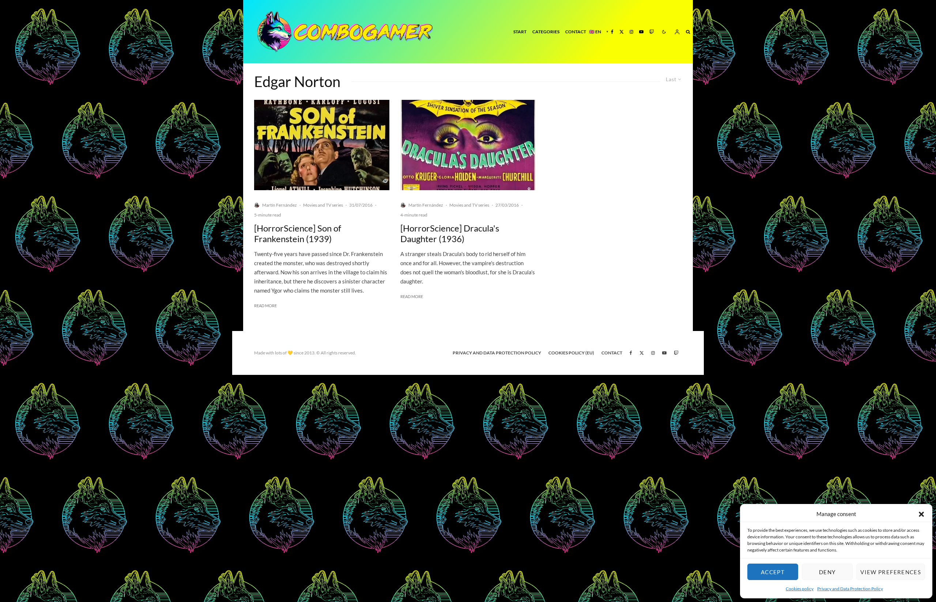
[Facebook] (612, 31)
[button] (921, 514)
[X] (621, 31)
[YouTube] (641, 31)
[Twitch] (651, 31)
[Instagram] (631, 31)
